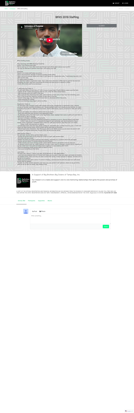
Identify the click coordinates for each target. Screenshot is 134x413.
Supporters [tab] (41, 200)
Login (126, 3)
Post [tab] (35, 211)
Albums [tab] (50, 200)
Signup (116, 3)
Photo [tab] (43, 211)
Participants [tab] (31, 200)
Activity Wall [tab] (21, 200)
